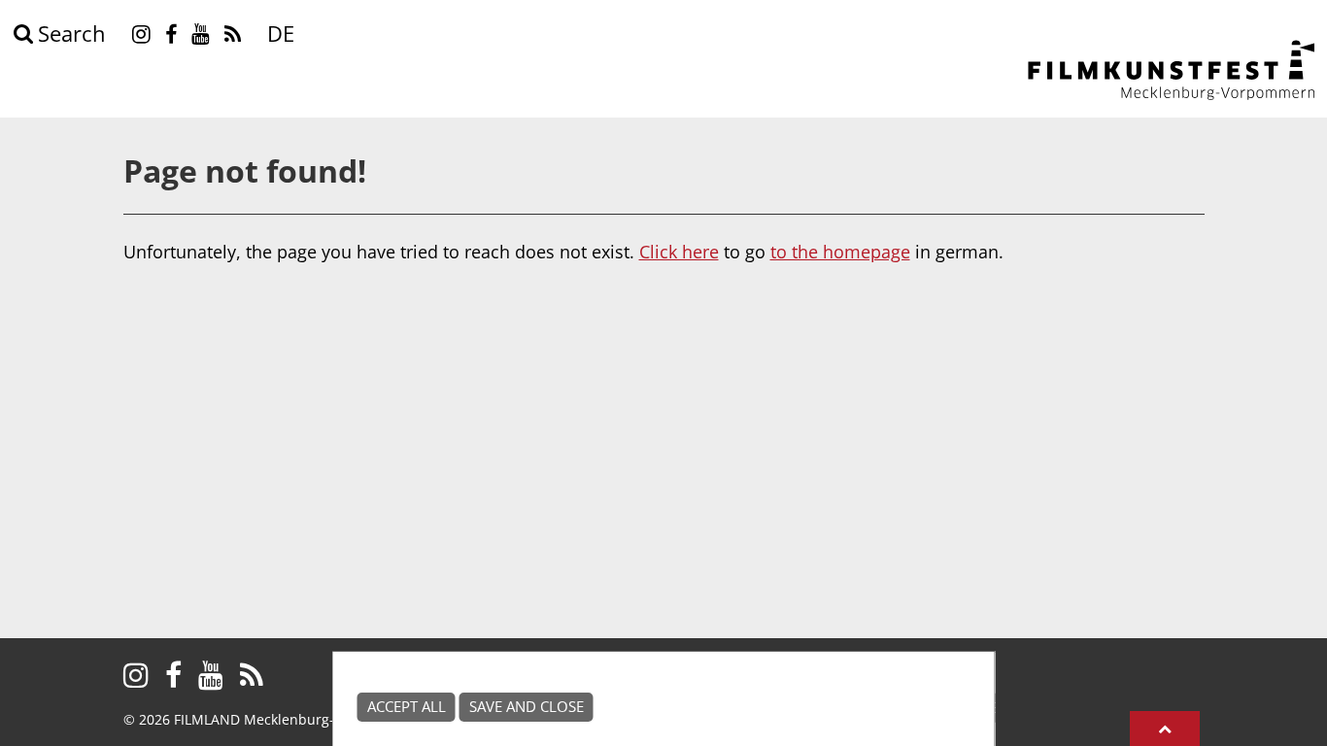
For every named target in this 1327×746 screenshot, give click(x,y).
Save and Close (526, 706)
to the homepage (840, 251)
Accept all (406, 706)
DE (280, 33)
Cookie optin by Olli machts (920, 735)
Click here (679, 251)
